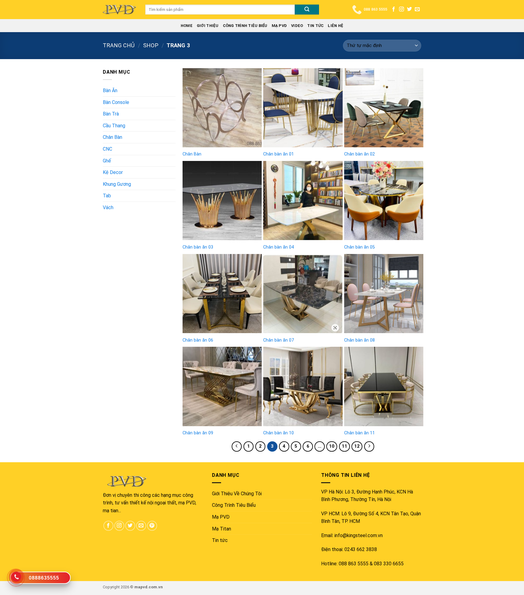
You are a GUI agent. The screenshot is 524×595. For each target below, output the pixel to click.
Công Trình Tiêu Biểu (245, 25)
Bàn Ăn (110, 90)
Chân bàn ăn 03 (198, 247)
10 (331, 446)
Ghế (107, 161)
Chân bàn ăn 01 (278, 154)
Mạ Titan (221, 529)
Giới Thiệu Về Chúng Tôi (237, 493)
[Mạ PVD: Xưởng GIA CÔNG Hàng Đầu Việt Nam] (119, 9)
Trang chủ (119, 45)
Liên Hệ (335, 25)
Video (297, 25)
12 (357, 446)
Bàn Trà (111, 114)
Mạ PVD (279, 25)
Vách (108, 207)
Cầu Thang (114, 126)
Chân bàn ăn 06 (198, 340)
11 (344, 446)
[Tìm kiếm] (307, 10)
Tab (107, 196)
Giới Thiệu (208, 25)
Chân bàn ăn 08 (359, 340)
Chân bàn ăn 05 (359, 247)
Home (187, 25)
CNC (107, 149)
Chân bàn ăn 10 (278, 433)
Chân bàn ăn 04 (278, 247)
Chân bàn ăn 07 (278, 340)
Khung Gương (117, 184)
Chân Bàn (112, 137)
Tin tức (315, 25)
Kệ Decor (113, 172)
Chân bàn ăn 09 (198, 433)
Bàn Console (116, 102)
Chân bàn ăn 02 (359, 154)
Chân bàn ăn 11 (359, 433)
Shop (150, 45)
